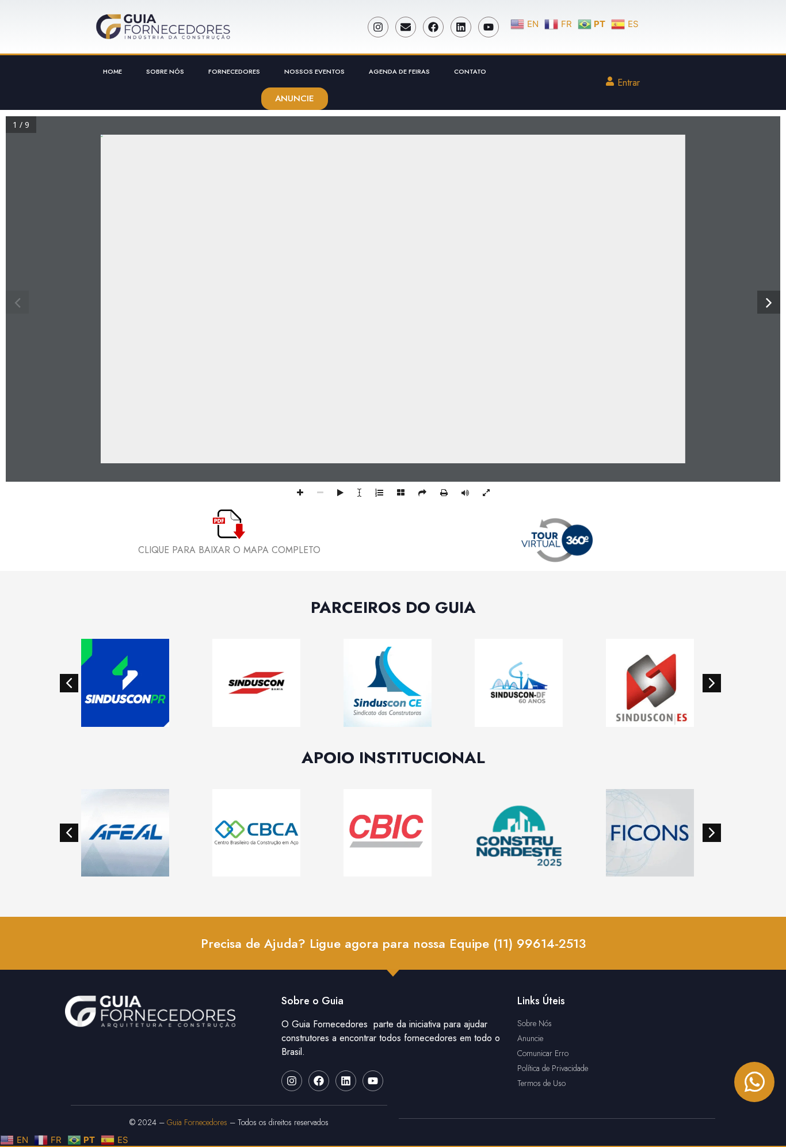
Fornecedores (234, 71)
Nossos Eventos (314, 71)
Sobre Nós (165, 71)
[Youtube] (488, 27)
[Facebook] (433, 27)
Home (112, 71)
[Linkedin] (461, 27)
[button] (69, 683)
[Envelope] (405, 27)
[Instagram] (378, 27)
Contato (470, 71)
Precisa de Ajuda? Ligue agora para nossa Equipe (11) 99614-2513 (393, 943)
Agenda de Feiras (399, 71)
